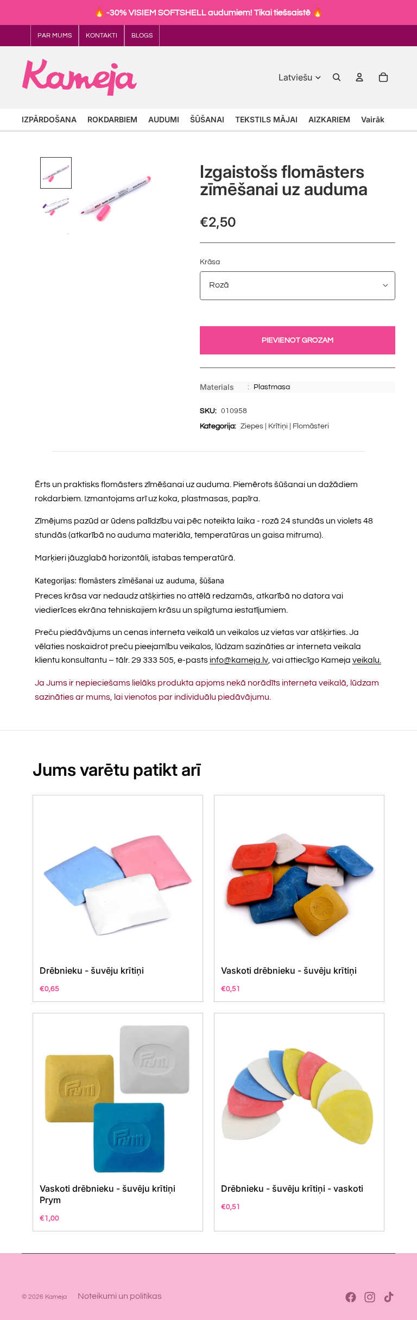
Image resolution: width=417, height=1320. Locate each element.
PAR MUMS (54, 35)
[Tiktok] (388, 1297)
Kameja (56, 1296)
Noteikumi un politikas (120, 1296)
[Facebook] (350, 1297)
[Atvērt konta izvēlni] (359, 77)
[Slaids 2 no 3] (56, 206)
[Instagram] (369, 1297)
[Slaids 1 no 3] (56, 173)
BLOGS (142, 35)
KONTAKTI (101, 35)
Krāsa (210, 262)
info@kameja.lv (239, 660)
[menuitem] (373, 119)
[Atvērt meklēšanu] (337, 77)
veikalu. (366, 660)
